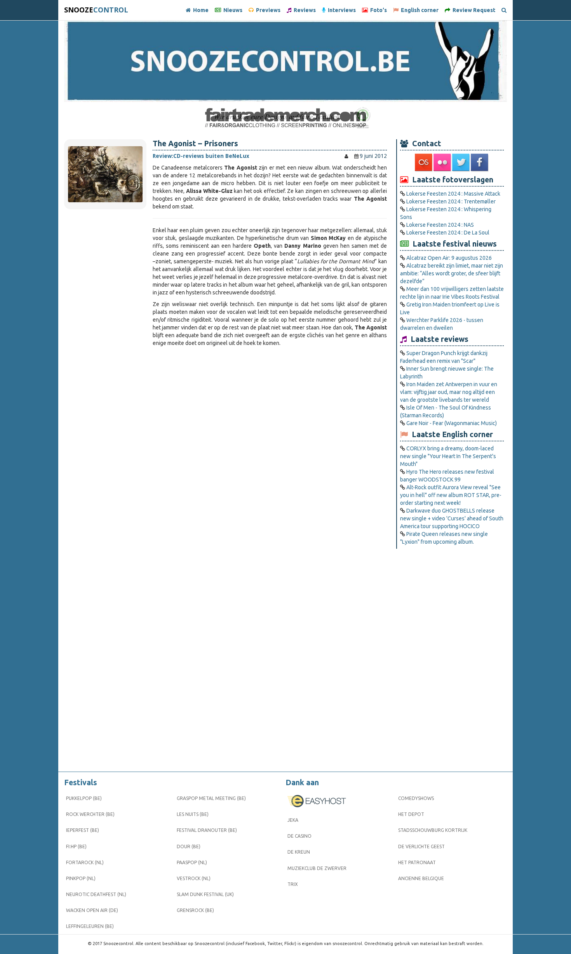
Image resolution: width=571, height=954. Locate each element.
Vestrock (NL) (194, 878)
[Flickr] (442, 162)
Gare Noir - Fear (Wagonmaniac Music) (451, 423)
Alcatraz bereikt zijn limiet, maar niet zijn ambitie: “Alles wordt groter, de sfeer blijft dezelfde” (451, 273)
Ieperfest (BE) (82, 830)
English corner (419, 10)
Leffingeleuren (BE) (90, 926)
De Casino (299, 835)
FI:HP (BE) (76, 846)
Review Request (472, 10)
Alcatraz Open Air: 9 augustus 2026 (449, 258)
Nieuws (231, 10)
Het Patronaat (417, 862)
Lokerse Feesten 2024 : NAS (440, 225)
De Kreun (298, 851)
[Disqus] (270, 456)
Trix (292, 884)
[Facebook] (480, 162)
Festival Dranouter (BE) (207, 830)
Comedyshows (416, 798)
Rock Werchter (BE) (90, 814)
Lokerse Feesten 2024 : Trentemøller (451, 201)
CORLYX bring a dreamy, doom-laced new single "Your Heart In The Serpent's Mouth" (448, 456)
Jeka (292, 820)
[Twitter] (461, 162)
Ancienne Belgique (421, 878)
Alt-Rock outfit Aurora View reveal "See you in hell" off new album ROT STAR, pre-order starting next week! (450, 495)
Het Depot (411, 814)
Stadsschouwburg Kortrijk (432, 830)
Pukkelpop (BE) (84, 798)
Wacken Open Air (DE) (92, 910)
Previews (267, 10)
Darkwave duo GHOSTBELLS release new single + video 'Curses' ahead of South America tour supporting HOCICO (451, 518)
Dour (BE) (188, 846)
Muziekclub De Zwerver (316, 868)
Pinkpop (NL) (81, 878)
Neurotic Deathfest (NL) (96, 894)
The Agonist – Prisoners (195, 143)
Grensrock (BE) (195, 910)
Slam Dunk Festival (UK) (205, 894)
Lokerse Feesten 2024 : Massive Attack (453, 194)
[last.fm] (424, 162)
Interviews (341, 10)
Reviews (303, 10)
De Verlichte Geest (421, 846)
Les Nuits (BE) (193, 814)
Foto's (377, 10)
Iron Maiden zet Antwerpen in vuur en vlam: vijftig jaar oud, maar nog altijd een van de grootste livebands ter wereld (448, 392)
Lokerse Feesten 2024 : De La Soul (447, 232)
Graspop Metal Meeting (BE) (211, 798)
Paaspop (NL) (192, 862)
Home (200, 10)
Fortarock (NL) (85, 862)
